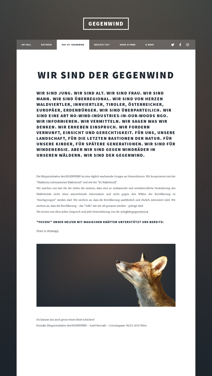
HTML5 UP (123, 339)
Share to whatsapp (47, 230)
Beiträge (46, 44)
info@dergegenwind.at (134, 211)
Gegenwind (106, 23)
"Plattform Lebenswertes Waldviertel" (59, 182)
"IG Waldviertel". (107, 182)
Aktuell (26, 44)
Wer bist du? (102, 44)
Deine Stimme (127, 44)
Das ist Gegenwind (73, 44)
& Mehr (149, 44)
